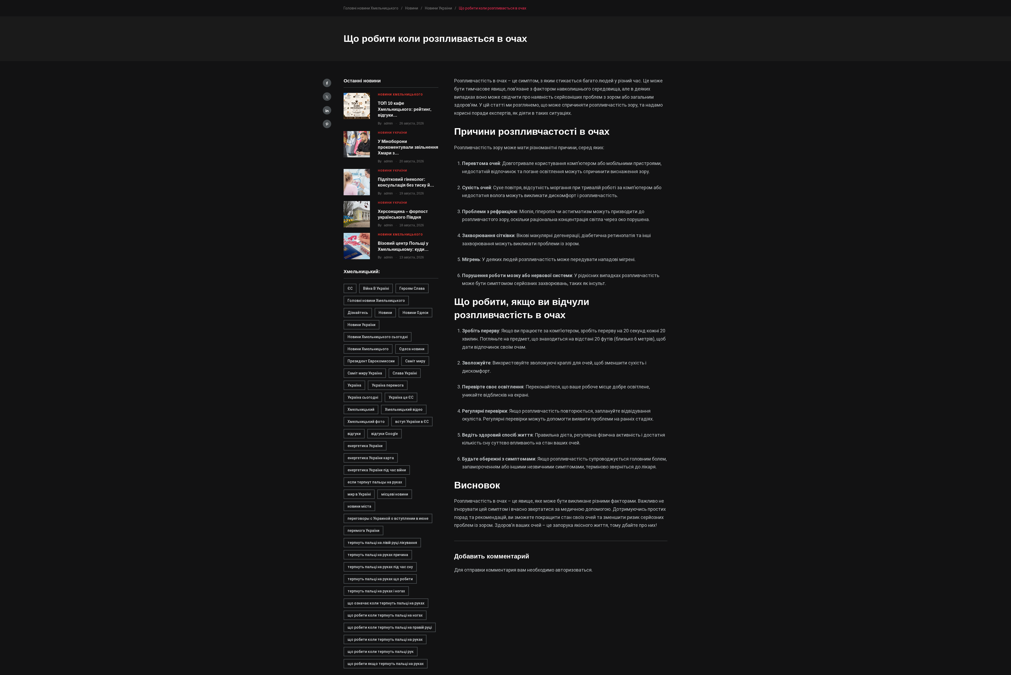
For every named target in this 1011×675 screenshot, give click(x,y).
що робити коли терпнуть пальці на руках (385, 639)
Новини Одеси (415, 313)
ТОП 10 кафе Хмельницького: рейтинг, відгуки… (404, 109)
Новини (385, 313)
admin (388, 123)
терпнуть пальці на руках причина (378, 555)
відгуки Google (384, 434)
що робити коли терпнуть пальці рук (381, 651)
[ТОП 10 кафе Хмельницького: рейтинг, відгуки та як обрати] (357, 106)
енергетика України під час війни (377, 470)
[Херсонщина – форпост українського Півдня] (357, 214)
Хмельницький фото (366, 421)
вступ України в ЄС (412, 421)
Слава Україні (405, 373)
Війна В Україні (376, 288)
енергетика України (365, 446)
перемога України (363, 530)
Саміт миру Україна (365, 373)
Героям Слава (412, 288)
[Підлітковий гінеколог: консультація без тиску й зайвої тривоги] (357, 182)
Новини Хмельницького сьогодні (378, 337)
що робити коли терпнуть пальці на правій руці (390, 627)
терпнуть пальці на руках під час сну (380, 567)
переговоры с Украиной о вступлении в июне (388, 518)
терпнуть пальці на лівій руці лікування (382, 543)
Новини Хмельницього (368, 349)
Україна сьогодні (363, 397)
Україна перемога (388, 385)
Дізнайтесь (358, 313)
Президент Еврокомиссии (371, 361)
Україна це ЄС (401, 397)
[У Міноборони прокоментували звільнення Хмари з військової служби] (357, 144)
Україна (354, 385)
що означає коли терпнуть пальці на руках (386, 603)
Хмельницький (361, 409)
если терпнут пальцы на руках (375, 482)
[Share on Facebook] (327, 83)
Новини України (392, 132)
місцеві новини (394, 494)
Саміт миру (415, 361)
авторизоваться (573, 570)
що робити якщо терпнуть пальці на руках (386, 664)
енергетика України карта (371, 458)
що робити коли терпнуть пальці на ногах (385, 615)
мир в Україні (359, 494)
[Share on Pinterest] (327, 124)
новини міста (359, 506)
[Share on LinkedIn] (327, 110)
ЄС (350, 288)
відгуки (354, 434)
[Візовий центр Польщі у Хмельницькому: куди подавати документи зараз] (357, 246)
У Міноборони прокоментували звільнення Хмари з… (408, 147)
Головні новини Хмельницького (376, 300)
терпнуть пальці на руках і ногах (376, 591)
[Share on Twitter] (327, 96)
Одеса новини (411, 349)
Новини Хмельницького (400, 94)
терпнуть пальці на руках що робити (380, 579)
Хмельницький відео (404, 409)
